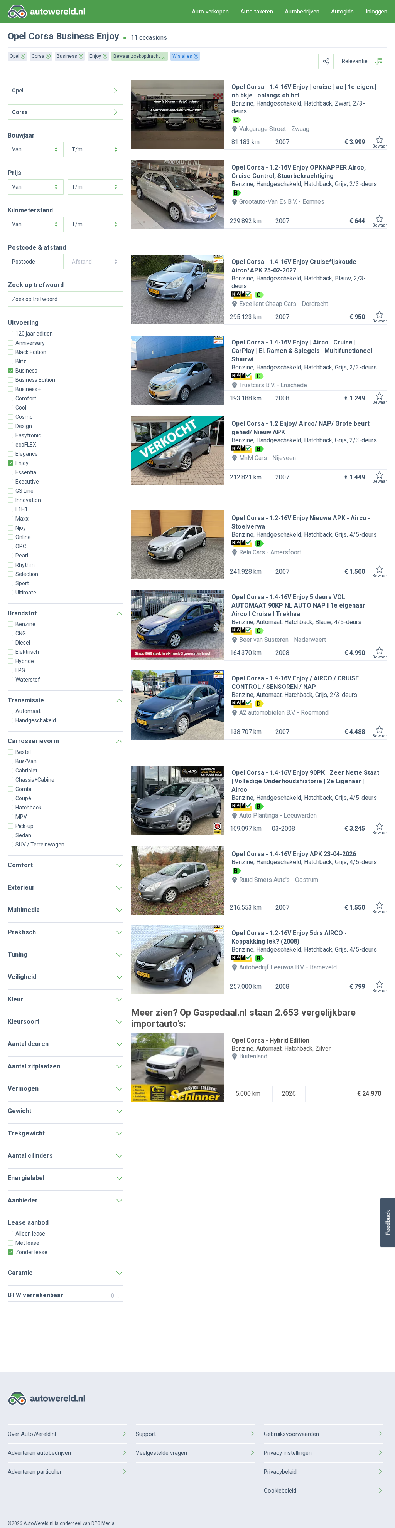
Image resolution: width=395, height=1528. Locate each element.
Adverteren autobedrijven (39, 1452)
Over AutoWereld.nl (32, 1434)
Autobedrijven (302, 11)
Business (75, 36)
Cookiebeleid (280, 1490)
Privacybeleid (280, 1471)
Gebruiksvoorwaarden (291, 1434)
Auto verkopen (210, 11)
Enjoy (107, 36)
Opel (17, 36)
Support (146, 1434)
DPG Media (103, 1523)
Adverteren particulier (35, 1471)
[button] (387, 1222)
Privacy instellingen (288, 1452)
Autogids (342, 11)
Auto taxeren (256, 11)
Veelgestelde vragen (161, 1452)
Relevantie (355, 61)
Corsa (41, 36)
